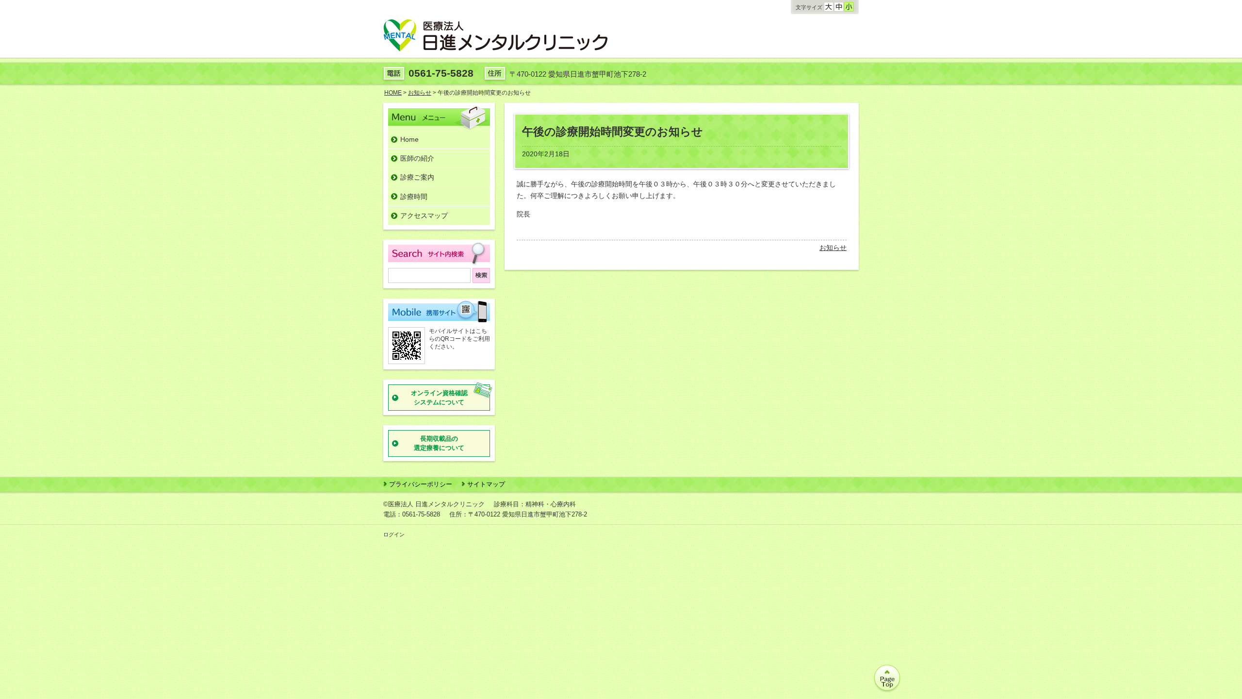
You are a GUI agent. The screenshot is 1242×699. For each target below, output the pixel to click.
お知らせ (833, 247)
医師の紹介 (417, 158)
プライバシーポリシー (420, 484)
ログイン (394, 534)
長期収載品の (439, 443)
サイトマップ (486, 484)
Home (409, 139)
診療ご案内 (417, 177)
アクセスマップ (424, 215)
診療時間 (413, 196)
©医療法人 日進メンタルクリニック (434, 504)
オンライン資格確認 (439, 397)
